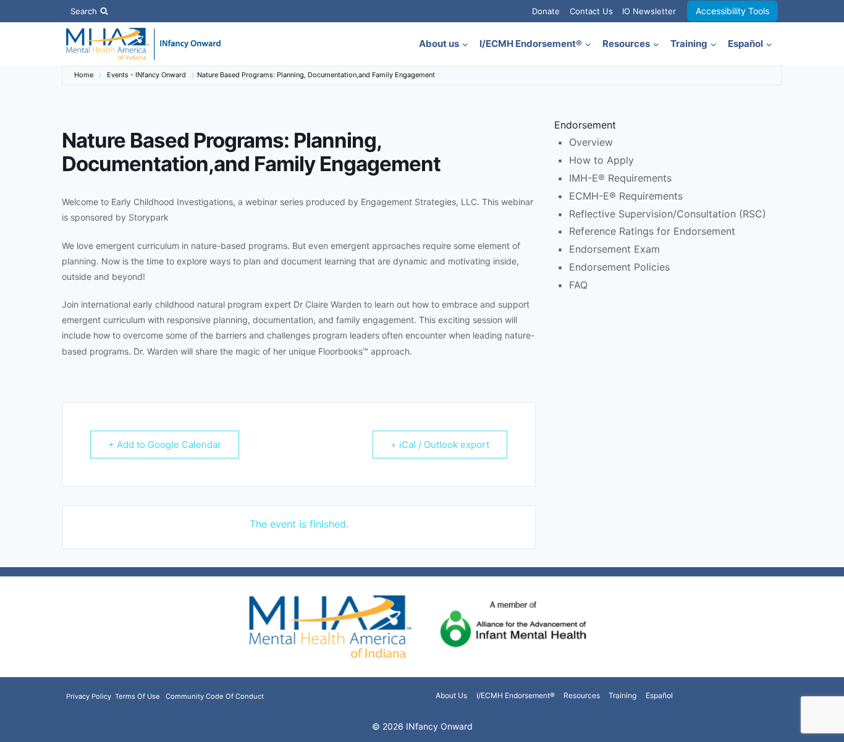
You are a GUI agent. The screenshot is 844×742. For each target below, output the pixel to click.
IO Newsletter (649, 11)
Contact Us (591, 11)
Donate (546, 11)
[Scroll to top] (814, 725)
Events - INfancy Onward (146, 74)
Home (83, 74)
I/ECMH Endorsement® (515, 695)
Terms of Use (137, 696)
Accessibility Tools (732, 11)
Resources (581, 695)
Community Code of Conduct (215, 696)
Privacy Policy (89, 696)
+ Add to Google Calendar (164, 444)
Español (659, 695)
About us (451, 695)
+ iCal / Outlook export (439, 444)
